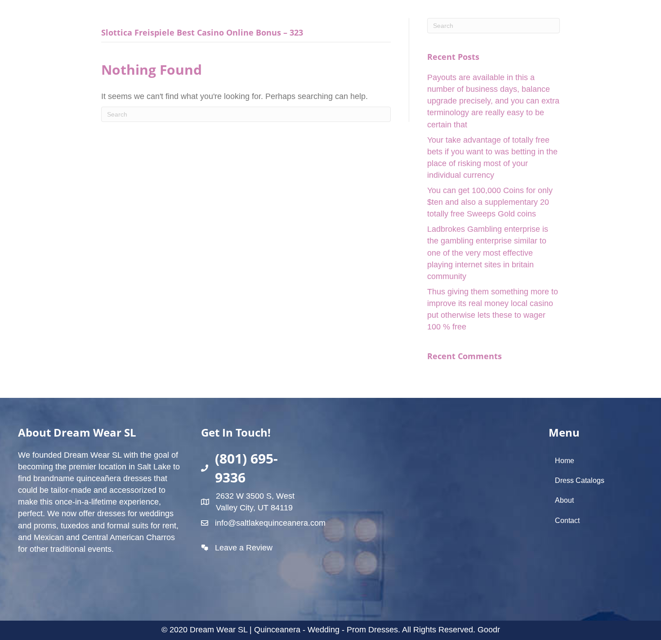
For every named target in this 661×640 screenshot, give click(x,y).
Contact (567, 520)
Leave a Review (243, 547)
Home (564, 460)
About (564, 500)
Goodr (489, 629)
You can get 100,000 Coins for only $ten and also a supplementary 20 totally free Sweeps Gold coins (490, 202)
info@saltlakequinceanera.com (270, 522)
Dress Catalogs (579, 480)
